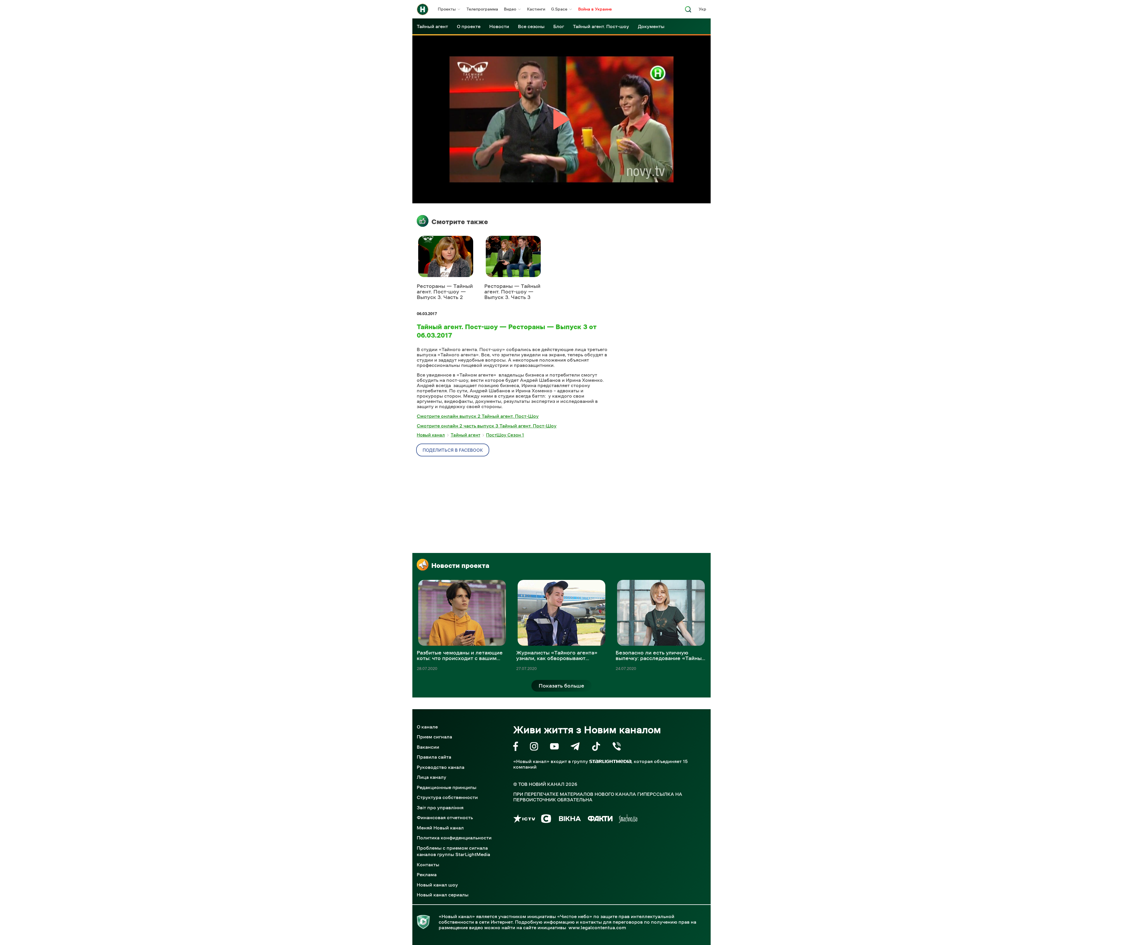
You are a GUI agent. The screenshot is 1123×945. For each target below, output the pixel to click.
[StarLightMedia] (610, 761)
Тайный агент (432, 26)
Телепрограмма (482, 9)
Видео (510, 9)
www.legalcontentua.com (597, 927)
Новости (499, 26)
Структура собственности (447, 797)
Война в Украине (595, 9)
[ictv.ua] (524, 819)
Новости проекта (460, 565)
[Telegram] (575, 747)
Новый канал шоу (437, 884)
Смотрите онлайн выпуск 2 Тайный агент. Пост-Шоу (478, 416)
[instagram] (534, 747)
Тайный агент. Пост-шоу (601, 26)
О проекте (468, 26)
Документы (651, 26)
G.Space (559, 9)
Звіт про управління (440, 807)
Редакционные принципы (446, 787)
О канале (427, 726)
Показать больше (561, 685)
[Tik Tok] (596, 747)
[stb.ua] (546, 819)
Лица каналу (431, 777)
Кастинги (536, 9)
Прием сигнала (434, 736)
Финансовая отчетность (445, 817)
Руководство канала (440, 767)
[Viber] (616, 747)
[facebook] (515, 747)
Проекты (447, 9)
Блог (558, 26)
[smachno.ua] (628, 819)
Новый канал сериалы (443, 894)
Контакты (428, 864)
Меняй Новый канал (440, 827)
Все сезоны (531, 26)
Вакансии (428, 747)
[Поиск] (688, 11)
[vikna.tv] (569, 819)
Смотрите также (459, 221)
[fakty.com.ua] (600, 819)
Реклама (427, 874)
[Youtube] (554, 747)
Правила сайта (434, 757)
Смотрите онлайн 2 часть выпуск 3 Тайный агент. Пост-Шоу (487, 425)
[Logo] (422, 9)
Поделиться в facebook (453, 450)
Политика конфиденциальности (454, 837)
